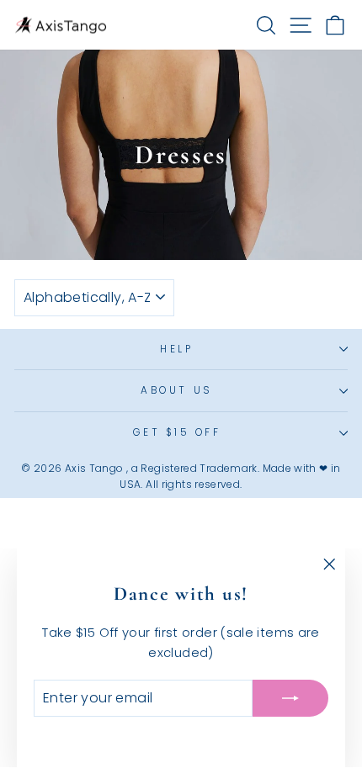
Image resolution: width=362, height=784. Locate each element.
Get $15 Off (177, 432)
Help (176, 349)
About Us (176, 390)
